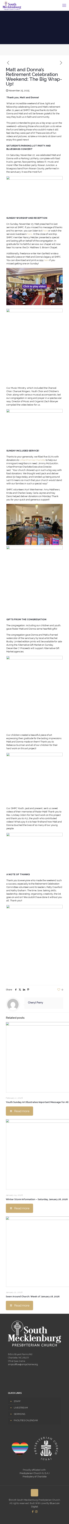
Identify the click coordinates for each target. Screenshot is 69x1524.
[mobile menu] (64, 5)
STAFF (17, 1401)
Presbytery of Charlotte (35, 1476)
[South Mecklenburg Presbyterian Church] (12, 5)
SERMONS (19, 1414)
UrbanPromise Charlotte (32, 460)
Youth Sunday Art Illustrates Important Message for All (37, 1102)
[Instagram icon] (36, 1511)
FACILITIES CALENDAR (26, 1420)
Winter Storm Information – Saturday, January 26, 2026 (37, 1199)
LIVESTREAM (21, 1407)
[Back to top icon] (34, 1492)
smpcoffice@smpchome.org (23, 1364)
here (45, 230)
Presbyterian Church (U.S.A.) (35, 1473)
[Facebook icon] (32, 1511)
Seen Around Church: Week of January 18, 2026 (33, 1296)
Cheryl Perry (35, 1002)
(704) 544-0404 (16, 1361)
